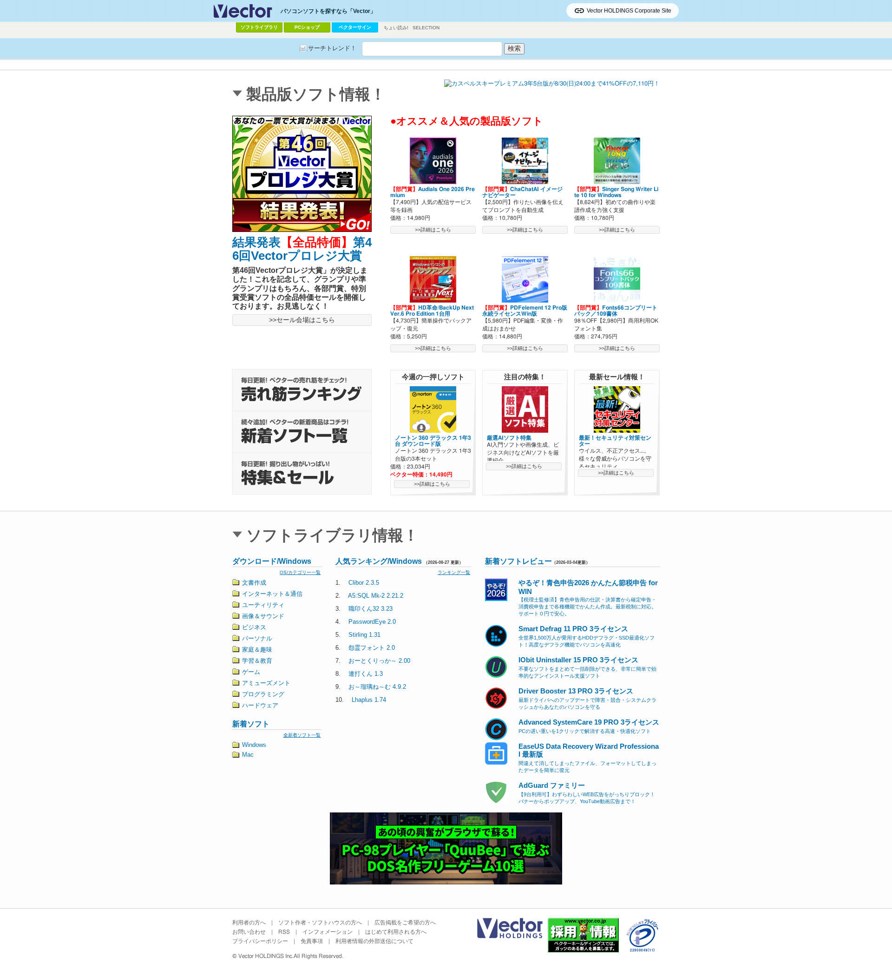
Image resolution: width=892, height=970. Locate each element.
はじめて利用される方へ (395, 932)
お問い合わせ (249, 932)
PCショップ (307, 27)
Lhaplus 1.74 (369, 699)
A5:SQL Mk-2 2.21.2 (375, 595)
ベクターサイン (355, 27)
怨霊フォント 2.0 (371, 647)
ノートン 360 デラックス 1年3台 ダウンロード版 (433, 441)
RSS (284, 932)
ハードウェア (260, 705)
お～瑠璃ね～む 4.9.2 (377, 686)
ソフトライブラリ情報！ (332, 535)
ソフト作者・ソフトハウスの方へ (320, 922)
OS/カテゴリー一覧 (300, 572)
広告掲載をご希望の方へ (405, 922)
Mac (248, 754)
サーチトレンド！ (332, 48)
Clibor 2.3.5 (363, 582)
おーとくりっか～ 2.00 (379, 660)
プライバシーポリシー (260, 941)
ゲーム (251, 671)
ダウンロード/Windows (271, 561)
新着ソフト (250, 724)
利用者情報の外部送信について (374, 941)
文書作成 (254, 582)
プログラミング (263, 694)
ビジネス (254, 627)
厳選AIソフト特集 (509, 438)
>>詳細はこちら (433, 229)
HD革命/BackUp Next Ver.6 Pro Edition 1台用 (432, 311)
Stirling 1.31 (364, 634)
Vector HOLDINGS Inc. (266, 956)
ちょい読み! (396, 27)
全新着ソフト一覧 (302, 735)
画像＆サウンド (263, 616)
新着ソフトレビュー (518, 561)
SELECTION (426, 27)
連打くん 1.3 (365, 673)
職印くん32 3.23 (370, 608)
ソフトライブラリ (259, 27)
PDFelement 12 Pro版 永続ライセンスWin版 (524, 311)
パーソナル (257, 638)
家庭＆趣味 (257, 649)
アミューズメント (266, 683)
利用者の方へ (249, 922)
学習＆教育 (257, 660)
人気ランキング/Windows (378, 561)
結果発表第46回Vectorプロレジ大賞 (302, 249)
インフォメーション (327, 932)
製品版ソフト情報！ (316, 94)
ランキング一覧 (454, 572)
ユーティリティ (263, 604)
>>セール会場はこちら (302, 319)
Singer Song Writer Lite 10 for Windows (616, 192)
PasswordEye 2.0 (372, 621)
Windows (254, 744)
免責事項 (312, 941)
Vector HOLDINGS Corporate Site (629, 10)
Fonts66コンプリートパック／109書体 (615, 311)
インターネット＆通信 (272, 593)
